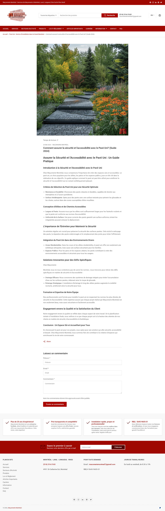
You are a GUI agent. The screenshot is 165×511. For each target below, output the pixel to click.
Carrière (89, 29)
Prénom (46, 358)
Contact (113, 29)
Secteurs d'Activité (28, 29)
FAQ (121, 29)
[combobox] (88, 15)
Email (46, 369)
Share (49, 341)
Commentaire (49, 379)
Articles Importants (75, 29)
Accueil (6, 29)
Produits (42, 29)
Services (15, 29)
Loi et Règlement (55, 29)
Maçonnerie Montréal (15, 508)
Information (100, 29)
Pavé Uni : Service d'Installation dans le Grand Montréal (26, 34)
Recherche (111, 15)
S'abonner (118, 447)
